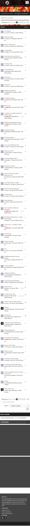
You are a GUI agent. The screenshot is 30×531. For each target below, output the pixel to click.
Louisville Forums (7, 13)
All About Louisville (21, 13)
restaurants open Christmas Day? (12, 322)
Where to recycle (8, 351)
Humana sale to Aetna (9, 345)
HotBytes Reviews (6, 510)
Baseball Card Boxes (9, 130)
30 (27, 22)
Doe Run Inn (7, 84)
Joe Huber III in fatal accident (11, 358)
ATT (5, 249)
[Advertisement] (15, 440)
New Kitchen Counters (9, 166)
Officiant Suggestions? (9, 330)
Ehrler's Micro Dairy (9, 388)
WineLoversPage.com (7, 511)
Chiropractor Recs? (9, 151)
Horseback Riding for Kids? (10, 158)
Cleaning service (8, 194)
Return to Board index (8, 402)
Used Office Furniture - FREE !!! (12, 182)
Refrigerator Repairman (10, 90)
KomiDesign (24, 523)
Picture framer (7, 233)
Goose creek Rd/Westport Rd (11, 145)
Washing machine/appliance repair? (12, 122)
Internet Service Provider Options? (12, 301)
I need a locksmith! (9, 265)
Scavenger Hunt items (9, 98)
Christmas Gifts (8, 63)
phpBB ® (9, 523)
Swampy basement (9, 241)
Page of (12, 22)
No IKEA (6, 381)
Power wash (7, 105)
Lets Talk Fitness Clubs (9, 294)
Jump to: (6, 405)
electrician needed (8, 37)
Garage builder (8, 50)
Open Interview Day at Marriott (12, 56)
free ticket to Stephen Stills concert (12, 364)
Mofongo (6, 307)
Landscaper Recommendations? (12, 280)
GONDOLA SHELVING (9, 273)
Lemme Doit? (7, 315)
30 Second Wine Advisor (7, 513)
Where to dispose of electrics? (11, 188)
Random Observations (9, 44)
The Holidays (7, 31)
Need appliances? (8, 200)
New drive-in (7, 77)
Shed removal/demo (9, 137)
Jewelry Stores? (8, 286)
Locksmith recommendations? (11, 337)
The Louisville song (9, 69)
